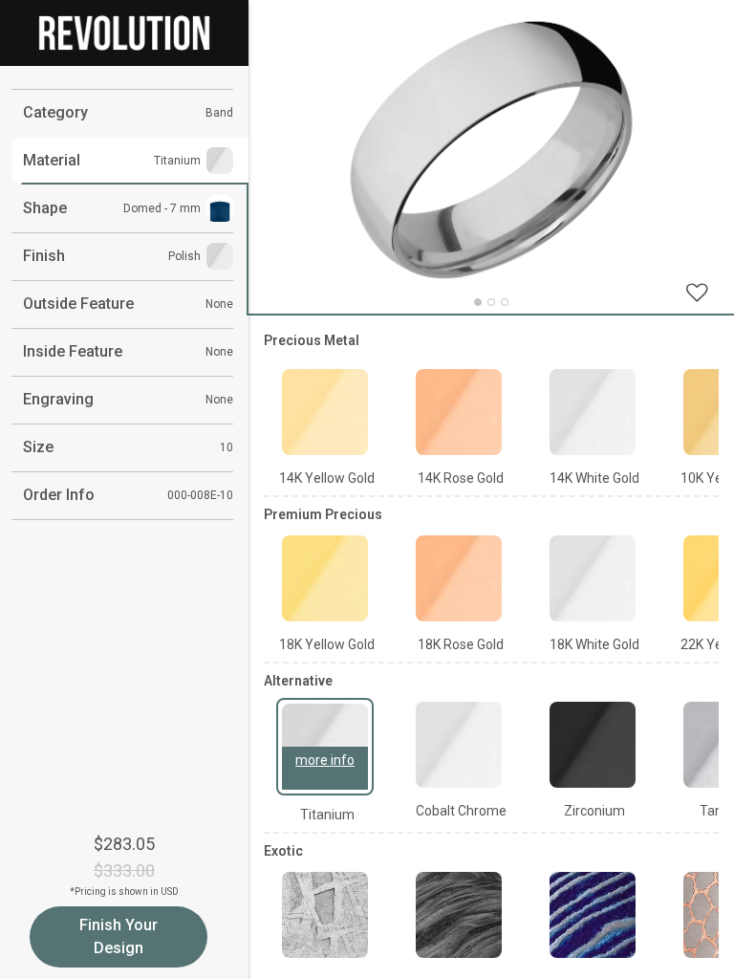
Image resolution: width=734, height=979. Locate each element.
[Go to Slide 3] (504, 302)
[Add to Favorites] (696, 291)
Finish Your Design (118, 936)
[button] (491, 150)
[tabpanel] (491, 646)
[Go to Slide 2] (491, 302)
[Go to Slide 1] (478, 302)
